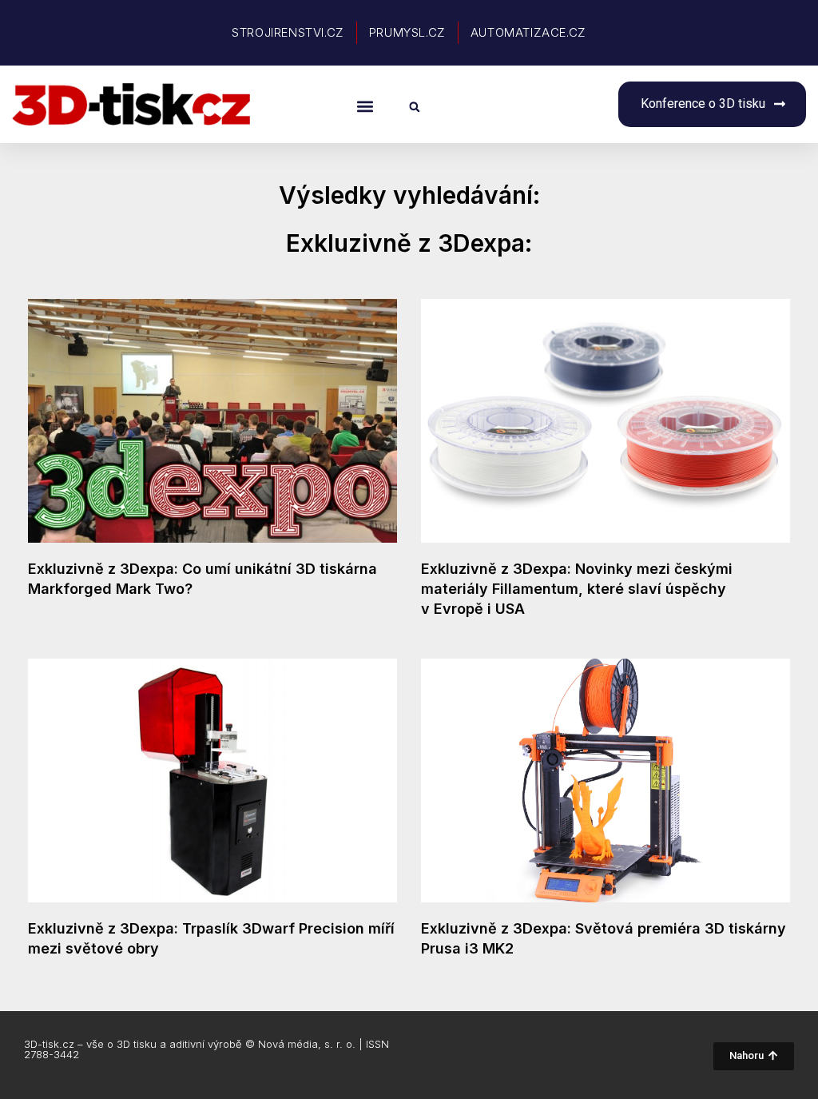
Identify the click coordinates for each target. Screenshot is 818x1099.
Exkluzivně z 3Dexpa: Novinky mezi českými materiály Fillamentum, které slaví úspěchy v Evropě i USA (577, 588)
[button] (364, 106)
